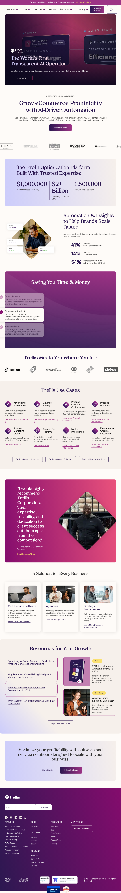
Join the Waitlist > (83, 2)
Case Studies (56, 833)
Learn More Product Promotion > (100, 420)
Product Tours (56, 840)
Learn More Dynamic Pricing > (46, 420)
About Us (34, 856)
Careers (34, 866)
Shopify (33, 844)
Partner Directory (37, 862)
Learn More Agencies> (56, 619)
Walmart (34, 841)
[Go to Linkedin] (15, 817)
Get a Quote (47, 770)
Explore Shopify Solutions (93, 459)
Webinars (34, 827)
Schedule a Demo (97, 9)
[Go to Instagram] (11, 817)
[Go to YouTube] (20, 817)
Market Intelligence (12, 853)
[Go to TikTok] (25, 817)
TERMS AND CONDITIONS (23, 880)
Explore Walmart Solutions (60, 459)
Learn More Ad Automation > (16, 420)
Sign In (112, 9)
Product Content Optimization (16, 847)
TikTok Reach (10, 843)
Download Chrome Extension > (99, 445)
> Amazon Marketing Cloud (15, 830)
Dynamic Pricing (11, 840)
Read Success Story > (27, 554)
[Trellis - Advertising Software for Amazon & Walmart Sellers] (12, 797)
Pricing (52, 9)
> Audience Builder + (13, 836)
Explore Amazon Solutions (27, 459)
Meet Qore (21, 78)
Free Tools (54, 827)
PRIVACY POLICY (8, 880)
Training (54, 844)
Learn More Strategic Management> (93, 626)
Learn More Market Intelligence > (71, 447)
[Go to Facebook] (6, 817)
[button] (12, 9)
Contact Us (35, 859)
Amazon (34, 837)
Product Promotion (12, 850)
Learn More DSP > (41, 446)
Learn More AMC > (13, 444)
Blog (52, 830)
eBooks (53, 837)
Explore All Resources (60, 723)
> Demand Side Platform (14, 833)
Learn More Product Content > (71, 419)
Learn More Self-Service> (19, 622)
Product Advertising (12, 827)
